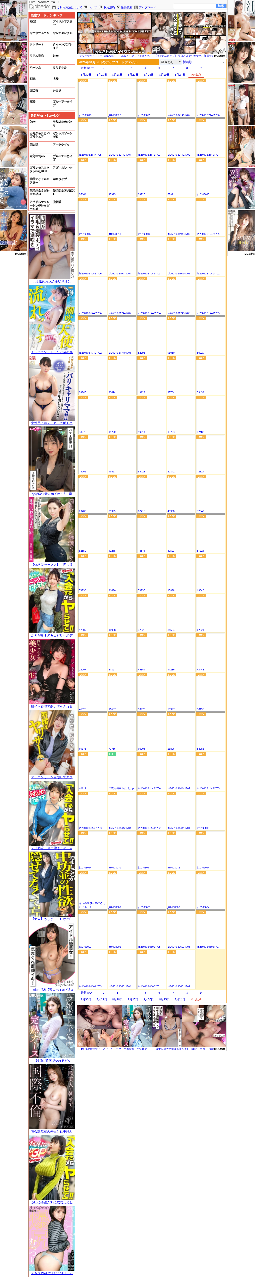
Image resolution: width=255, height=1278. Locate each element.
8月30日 (86, 74)
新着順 (187, 62)
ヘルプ (93, 7)
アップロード (147, 7)
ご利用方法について (69, 7)
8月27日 (133, 74)
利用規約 (109, 7)
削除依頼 (126, 7)
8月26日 (148, 74)
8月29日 (102, 74)
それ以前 (196, 74)
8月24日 (180, 74)
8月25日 (164, 74)
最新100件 (87, 68)
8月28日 (117, 74)
